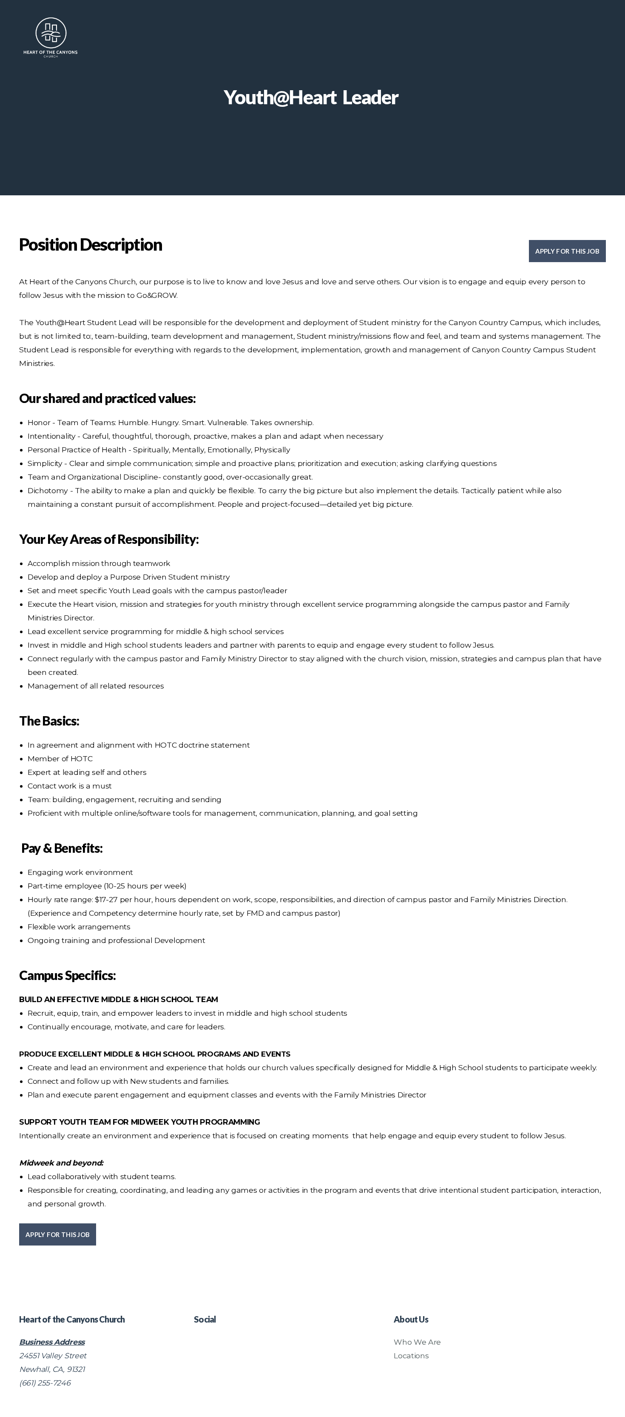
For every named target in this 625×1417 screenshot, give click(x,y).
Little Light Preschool (561, 39)
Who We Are (417, 1341)
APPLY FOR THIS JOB (567, 251)
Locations (411, 1355)
